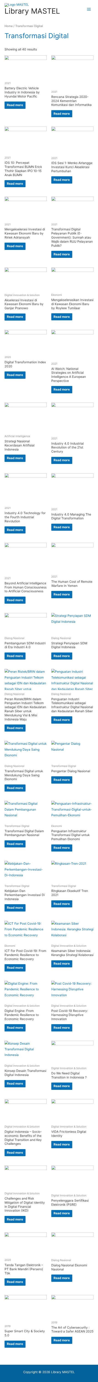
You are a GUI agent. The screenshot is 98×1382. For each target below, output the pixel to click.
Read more (15, 105)
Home (9, 26)
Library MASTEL (32, 11)
